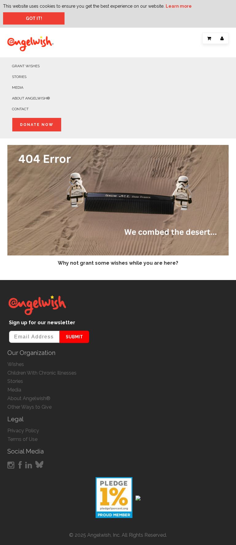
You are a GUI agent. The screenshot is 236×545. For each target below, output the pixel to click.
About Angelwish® (31, 98)
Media (17, 87)
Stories (19, 77)
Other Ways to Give (29, 407)
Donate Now (36, 125)
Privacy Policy (23, 431)
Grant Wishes (26, 66)
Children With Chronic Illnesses (42, 373)
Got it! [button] (34, 18)
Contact (20, 109)
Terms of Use (22, 439)
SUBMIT (74, 336)
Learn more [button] (179, 6)
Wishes (15, 364)
